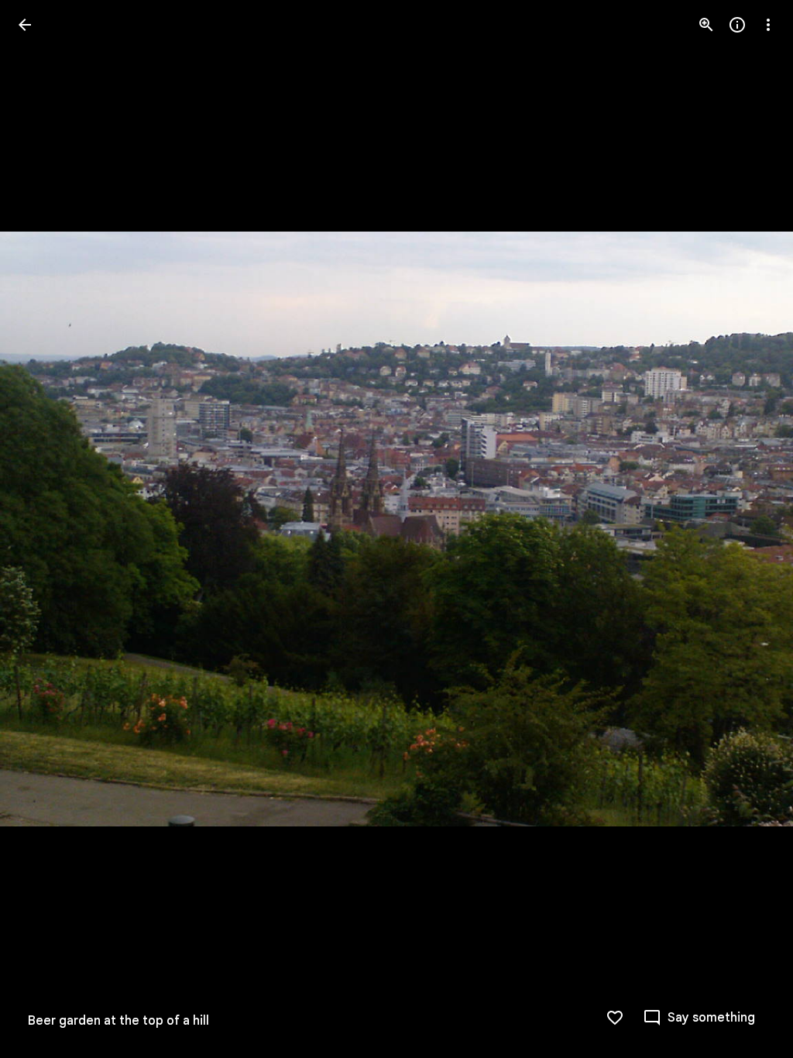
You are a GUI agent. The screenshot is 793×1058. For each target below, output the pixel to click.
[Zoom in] (706, 24)
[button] (43, 529)
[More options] (768, 24)
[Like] (615, 1017)
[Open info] (737, 24)
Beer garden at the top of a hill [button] (118, 1021)
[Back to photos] (24, 24)
